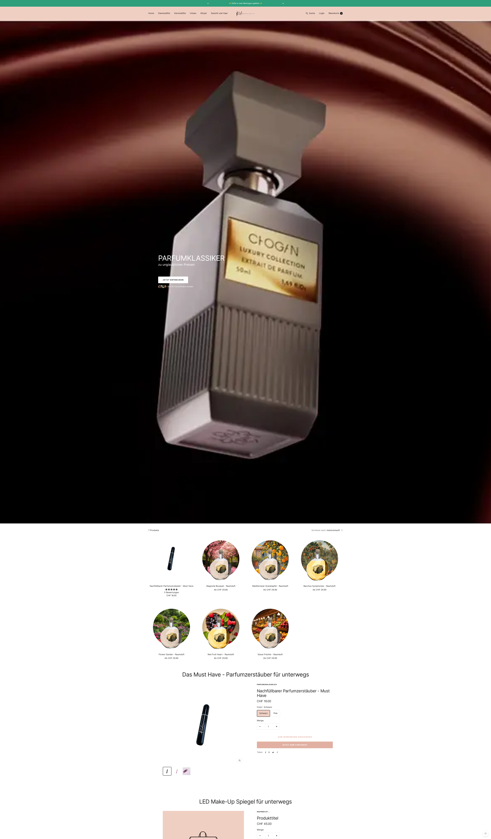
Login (321, 13)
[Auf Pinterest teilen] (269, 752)
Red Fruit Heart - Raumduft (221, 654)
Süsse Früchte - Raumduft (270, 654)
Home (151, 13)
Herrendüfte (180, 13)
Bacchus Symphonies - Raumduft (320, 586)
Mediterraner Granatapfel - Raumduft (270, 586)
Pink (276, 713)
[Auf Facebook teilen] (265, 752)
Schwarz (263, 713)
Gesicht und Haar (219, 13)
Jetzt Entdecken (173, 280)
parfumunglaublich (267, 684)
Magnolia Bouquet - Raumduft (220, 586)
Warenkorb (335, 13)
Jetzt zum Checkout (295, 745)
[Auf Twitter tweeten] (273, 752)
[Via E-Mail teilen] (277, 752)
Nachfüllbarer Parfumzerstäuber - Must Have (171, 586)
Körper (203, 13)
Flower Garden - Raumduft (171, 654)
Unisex (193, 13)
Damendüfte (164, 13)
